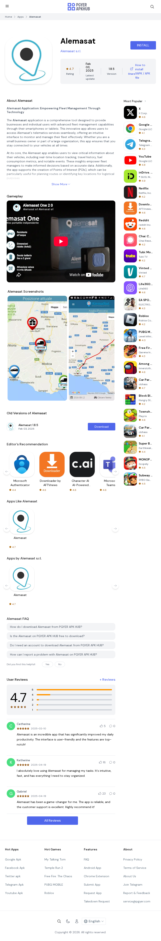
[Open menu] (7, 6)
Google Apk (13, 859)
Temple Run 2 (53, 868)
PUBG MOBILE (53, 884)
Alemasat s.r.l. (70, 51)
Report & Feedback (136, 893)
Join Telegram (132, 884)
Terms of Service (134, 868)
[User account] (76, 921)
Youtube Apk (14, 893)
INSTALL (143, 45)
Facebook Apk (15, 868)
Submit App (92, 884)
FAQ (86, 859)
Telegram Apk (14, 884)
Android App (92, 868)
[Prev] (14, 348)
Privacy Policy (132, 859)
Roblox (49, 893)
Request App (93, 893)
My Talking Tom (55, 859)
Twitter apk (13, 876)
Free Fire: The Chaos (58, 876)
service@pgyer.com (136, 901)
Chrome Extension (96, 876)
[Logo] (79, 7)
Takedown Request (97, 901)
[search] (152, 6)
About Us (129, 876)
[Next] (107, 348)
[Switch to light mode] (68, 921)
